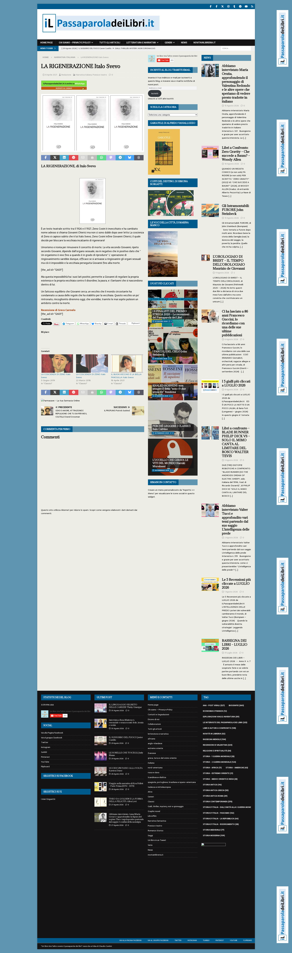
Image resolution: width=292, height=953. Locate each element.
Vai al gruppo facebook (51, 737)
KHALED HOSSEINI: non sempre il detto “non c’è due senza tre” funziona (169, 389)
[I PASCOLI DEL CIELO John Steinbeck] (173, 345)
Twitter (44, 742)
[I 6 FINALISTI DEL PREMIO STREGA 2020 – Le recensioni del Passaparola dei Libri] (173, 308)
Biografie (236, 705)
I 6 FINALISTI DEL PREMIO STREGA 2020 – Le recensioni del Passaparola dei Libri (171, 314)
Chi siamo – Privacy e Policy (74, 42)
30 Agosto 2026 (117, 710)
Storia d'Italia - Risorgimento (221, 824)
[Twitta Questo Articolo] (55, 158)
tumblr (44, 752)
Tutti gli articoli (109, 42)
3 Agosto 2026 (231, 460)
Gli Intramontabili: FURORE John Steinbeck (235, 210)
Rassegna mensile (214, 739)
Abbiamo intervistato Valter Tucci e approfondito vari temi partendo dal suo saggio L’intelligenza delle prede (235, 519)
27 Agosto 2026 (117, 804)
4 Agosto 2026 (231, 389)
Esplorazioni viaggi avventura (221, 716)
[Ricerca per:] (236, 48)
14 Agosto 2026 (232, 163)
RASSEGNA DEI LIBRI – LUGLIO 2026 (234, 645)
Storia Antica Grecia (215, 790)
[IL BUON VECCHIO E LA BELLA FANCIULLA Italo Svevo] (127, 363)
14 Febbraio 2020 (162, 433)
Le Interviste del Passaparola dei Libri (225, 722)
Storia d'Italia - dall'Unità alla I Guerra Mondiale (231, 807)
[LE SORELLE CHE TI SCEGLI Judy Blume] (100, 756)
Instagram (45, 747)
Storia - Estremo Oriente (218, 773)
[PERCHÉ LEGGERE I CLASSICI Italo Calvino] (173, 419)
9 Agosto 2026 (222, 272)
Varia (150, 845)
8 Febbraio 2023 (161, 396)
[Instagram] (228, 6)
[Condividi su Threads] (138, 158)
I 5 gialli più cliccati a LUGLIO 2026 (236, 383)
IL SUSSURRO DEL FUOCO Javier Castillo (126, 738)
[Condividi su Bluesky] (129, 158)
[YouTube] (246, 6)
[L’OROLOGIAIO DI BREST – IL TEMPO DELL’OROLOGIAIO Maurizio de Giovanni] (206, 278)
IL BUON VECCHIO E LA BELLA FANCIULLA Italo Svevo (126, 376)
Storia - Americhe (237, 767)
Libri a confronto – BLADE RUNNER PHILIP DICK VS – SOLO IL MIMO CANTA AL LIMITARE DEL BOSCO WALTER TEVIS (236, 442)
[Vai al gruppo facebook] (216, 6)
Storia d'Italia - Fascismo (218, 813)
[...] (244, 138)
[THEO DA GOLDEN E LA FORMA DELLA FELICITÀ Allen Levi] (100, 802)
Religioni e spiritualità (217, 750)
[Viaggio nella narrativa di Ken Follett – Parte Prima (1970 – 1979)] (100, 786)
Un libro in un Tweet (157, 840)
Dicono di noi (153, 719)
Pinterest (45, 757)
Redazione (66, 74)
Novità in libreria (214, 733)
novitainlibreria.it (204, 42)
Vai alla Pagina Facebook (52, 732)
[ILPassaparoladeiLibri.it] (100, 37)
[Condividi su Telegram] (120, 158)
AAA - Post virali (214, 705)
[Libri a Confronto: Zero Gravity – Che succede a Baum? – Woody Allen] (210, 171)
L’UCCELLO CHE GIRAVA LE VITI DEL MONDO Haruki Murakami (170, 463)
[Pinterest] (240, 6)
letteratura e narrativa (141, 42)
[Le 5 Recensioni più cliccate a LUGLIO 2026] (210, 604)
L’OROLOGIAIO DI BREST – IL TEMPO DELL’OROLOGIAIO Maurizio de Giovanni (229, 263)
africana (151, 738)
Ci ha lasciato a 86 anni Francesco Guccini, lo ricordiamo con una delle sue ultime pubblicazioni (235, 323)
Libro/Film (152, 816)
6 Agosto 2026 (231, 339)
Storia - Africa (212, 767)
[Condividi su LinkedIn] (64, 158)
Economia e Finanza (215, 711)
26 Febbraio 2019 (162, 470)
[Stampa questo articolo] (92, 158)
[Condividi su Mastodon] (110, 158)
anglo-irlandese (155, 743)
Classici (151, 801)
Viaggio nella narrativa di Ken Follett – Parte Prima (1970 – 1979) (126, 784)
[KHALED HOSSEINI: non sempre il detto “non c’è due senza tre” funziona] (173, 382)
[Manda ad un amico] (83, 158)
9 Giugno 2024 (161, 358)
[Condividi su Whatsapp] (101, 158)
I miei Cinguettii (48, 799)
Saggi (150, 835)
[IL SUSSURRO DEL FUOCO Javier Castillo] (100, 740)
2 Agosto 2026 (231, 537)
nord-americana (155, 767)
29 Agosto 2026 (117, 743)
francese (152, 753)
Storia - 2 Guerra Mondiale (219, 762)
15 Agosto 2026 (232, 105)
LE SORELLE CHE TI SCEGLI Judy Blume (126, 754)
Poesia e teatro (100, 74)
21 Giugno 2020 (161, 321)
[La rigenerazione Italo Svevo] (92, 150)
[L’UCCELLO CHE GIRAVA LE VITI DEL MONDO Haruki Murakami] (173, 457)
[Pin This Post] (73, 158)
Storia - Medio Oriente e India (220, 779)
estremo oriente (155, 748)
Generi (168, 42)
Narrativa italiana (84, 74)
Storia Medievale (213, 829)
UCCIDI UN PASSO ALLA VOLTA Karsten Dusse (126, 769)
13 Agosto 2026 (232, 218)
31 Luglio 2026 (231, 652)
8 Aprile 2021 (51, 74)
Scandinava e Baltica (157, 777)
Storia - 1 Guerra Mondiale (218, 756)
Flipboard (45, 766)
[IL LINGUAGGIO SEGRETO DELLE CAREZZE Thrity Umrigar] (100, 707)
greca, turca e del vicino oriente (162, 758)
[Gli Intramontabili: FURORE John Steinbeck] (210, 225)
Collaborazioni (154, 724)
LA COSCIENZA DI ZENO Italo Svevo (55, 376)
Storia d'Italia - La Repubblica (220, 818)
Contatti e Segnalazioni (158, 714)
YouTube (45, 761)
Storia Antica (212, 784)
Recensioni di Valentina (217, 745)
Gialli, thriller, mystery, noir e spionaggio (166, 806)
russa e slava (153, 772)
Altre (150, 791)
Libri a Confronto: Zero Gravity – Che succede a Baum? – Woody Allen (236, 154)
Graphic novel (154, 811)
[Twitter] (222, 6)
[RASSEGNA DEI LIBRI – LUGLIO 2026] (210, 658)
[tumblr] (234, 6)
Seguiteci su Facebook (58, 775)
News (184, 42)
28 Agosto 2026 (117, 774)
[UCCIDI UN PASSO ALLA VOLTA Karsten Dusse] (100, 771)
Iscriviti (154, 93)
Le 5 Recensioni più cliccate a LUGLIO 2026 (236, 584)
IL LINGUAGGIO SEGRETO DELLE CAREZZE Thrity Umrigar (125, 706)
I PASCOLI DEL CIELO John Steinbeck (170, 353)
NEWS (207, 57)
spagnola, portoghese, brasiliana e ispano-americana (172, 782)
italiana (151, 762)
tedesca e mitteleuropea (159, 787)
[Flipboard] (252, 6)
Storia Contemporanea (217, 801)
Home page (46, 42)
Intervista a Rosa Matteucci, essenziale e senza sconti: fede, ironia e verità (126, 722)
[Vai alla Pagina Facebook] (210, 6)
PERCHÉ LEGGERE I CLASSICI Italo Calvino (172, 427)
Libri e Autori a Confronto (219, 728)
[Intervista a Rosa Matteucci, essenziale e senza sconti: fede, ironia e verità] (100, 723)
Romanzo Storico (155, 830)
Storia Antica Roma (215, 796)
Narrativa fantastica (157, 820)
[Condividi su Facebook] (45, 158)
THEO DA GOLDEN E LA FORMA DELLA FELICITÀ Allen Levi (126, 800)
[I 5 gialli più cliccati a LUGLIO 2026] (210, 399)
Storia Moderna (214, 835)
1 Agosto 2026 (231, 591)
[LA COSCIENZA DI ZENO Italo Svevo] (57, 363)
